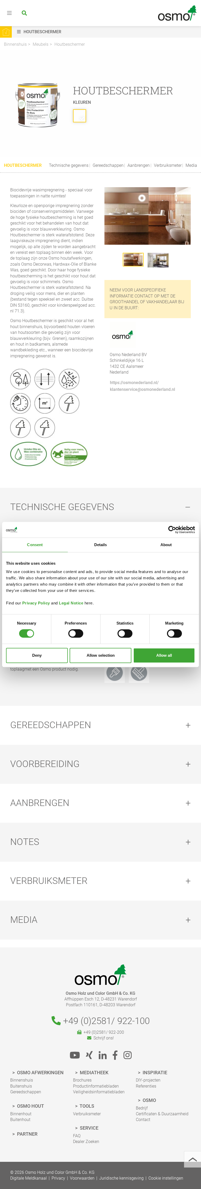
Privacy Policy (36, 603)
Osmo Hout (30, 1106)
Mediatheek (93, 1072)
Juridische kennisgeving (121, 1178)
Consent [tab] (35, 544)
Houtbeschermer (69, 44)
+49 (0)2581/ (105, 1021)
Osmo (149, 1100)
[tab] (100, 507)
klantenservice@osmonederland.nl (142, 389)
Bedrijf (142, 1108)
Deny (37, 655)
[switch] (75, 633)
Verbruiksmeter (167, 165)
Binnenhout (20, 1113)
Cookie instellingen (165, 1178)
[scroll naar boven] (192, 1159)
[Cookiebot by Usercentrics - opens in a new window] (172, 530)
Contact (143, 1119)
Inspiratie (154, 1072)
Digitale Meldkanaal (28, 1178)
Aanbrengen (138, 165)
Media (191, 165)
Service (88, 1128)
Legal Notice (71, 603)
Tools (86, 1106)
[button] (107, 32)
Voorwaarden (82, 1178)
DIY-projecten (148, 1080)
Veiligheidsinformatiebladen (99, 1091)
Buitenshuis (21, 1086)
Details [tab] (100, 544)
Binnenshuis (15, 44)
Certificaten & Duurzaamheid (162, 1113)
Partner (26, 1134)
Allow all (164, 655)
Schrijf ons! (102, 1038)
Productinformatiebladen (96, 1086)
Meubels (40, 44)
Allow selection (101, 655)
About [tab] (166, 544)
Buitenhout (20, 1119)
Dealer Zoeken (86, 1141)
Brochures (82, 1080)
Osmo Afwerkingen (40, 1072)
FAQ (77, 1135)
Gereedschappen (108, 165)
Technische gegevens (68, 165)
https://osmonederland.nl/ (134, 382)
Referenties (146, 1086)
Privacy (58, 1178)
